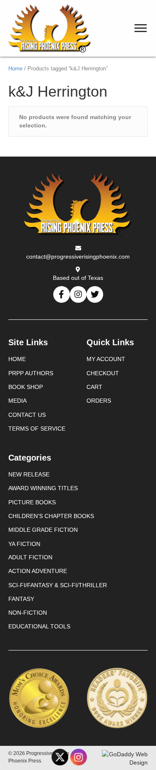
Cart (94, 387)
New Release (29, 474)
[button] (61, 294)
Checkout (103, 373)
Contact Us (27, 414)
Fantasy (21, 599)
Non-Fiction (27, 612)
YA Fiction (24, 544)
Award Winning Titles (43, 488)
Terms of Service (36, 428)
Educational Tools (39, 626)
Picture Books (32, 502)
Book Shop (25, 387)
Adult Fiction (30, 557)
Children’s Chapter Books (51, 516)
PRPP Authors (30, 373)
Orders (99, 400)
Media (17, 400)
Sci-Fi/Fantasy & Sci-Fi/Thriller (57, 585)
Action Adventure (37, 571)
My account (106, 359)
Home (15, 68)
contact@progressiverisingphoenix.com (78, 256)
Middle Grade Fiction (43, 529)
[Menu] (140, 28)
